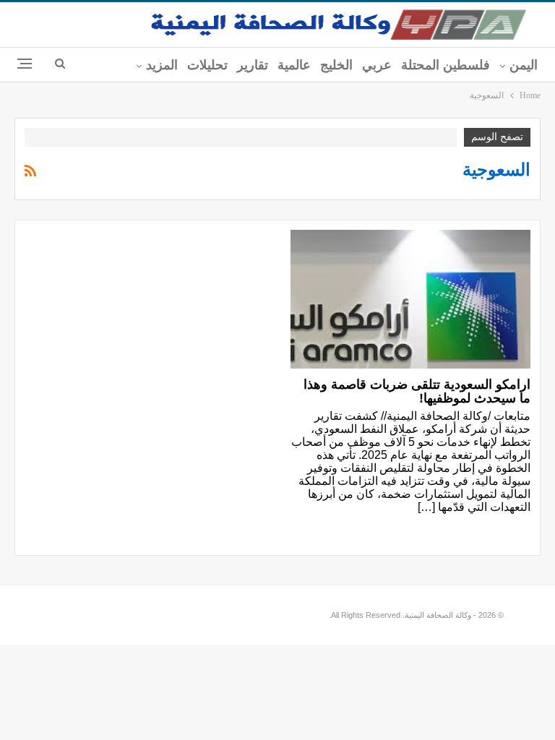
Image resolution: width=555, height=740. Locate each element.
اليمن (523, 65)
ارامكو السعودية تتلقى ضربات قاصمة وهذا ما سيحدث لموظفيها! (417, 391)
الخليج (336, 65)
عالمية (294, 65)
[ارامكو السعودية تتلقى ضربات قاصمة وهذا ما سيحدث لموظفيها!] (410, 299)
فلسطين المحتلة (445, 65)
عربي (377, 65)
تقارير (252, 65)
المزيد (162, 65)
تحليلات (207, 65)
